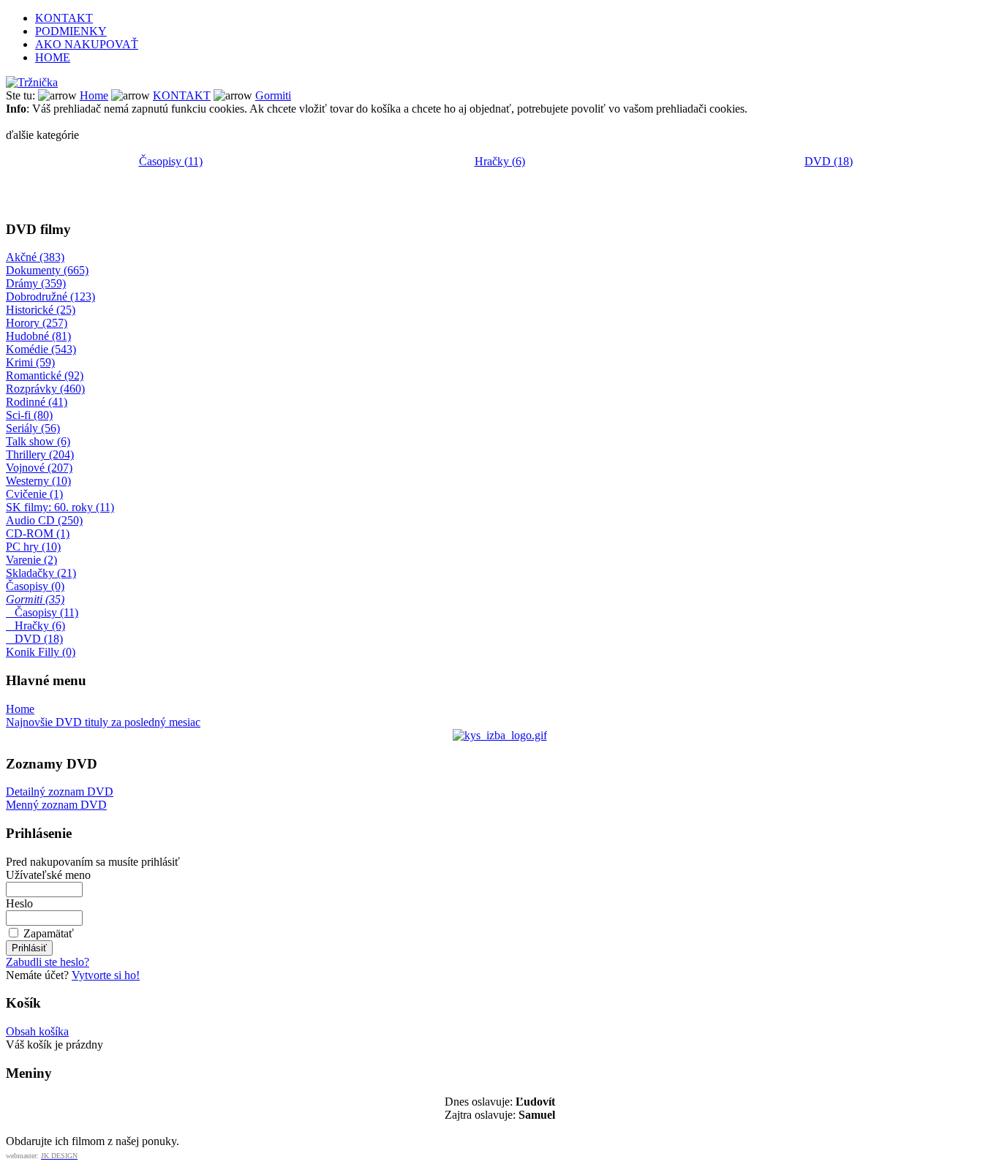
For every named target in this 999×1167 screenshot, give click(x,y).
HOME (52, 57)
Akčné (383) (35, 257)
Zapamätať (48, 933)
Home (94, 95)
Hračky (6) (500, 161)
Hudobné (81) (38, 336)
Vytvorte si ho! (106, 975)
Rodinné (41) (36, 402)
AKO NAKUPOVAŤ (86, 44)
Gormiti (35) (35, 599)
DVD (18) (828, 161)
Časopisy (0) (35, 586)
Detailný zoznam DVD (59, 791)
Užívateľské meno (48, 875)
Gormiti (273, 95)
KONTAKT (64, 18)
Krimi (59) (30, 362)
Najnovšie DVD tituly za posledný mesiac (103, 722)
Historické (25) (40, 309)
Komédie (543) (41, 349)
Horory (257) (36, 323)
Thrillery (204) (40, 454)
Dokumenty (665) (47, 270)
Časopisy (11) (171, 161)
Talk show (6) (38, 441)
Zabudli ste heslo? (47, 962)
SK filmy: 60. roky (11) (60, 507)
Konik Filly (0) (40, 652)
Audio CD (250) (44, 520)
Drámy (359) (36, 283)
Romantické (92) (44, 375)
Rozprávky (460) (45, 388)
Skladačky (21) (41, 573)
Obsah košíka (37, 1031)
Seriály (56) (33, 428)
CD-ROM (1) (37, 533)
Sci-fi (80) (29, 415)
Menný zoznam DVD (56, 804)
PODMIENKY (71, 31)
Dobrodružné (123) (50, 296)
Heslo (19, 903)
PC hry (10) (33, 546)
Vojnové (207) (39, 467)
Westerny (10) (38, 481)
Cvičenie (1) (34, 494)
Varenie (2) (31, 560)
